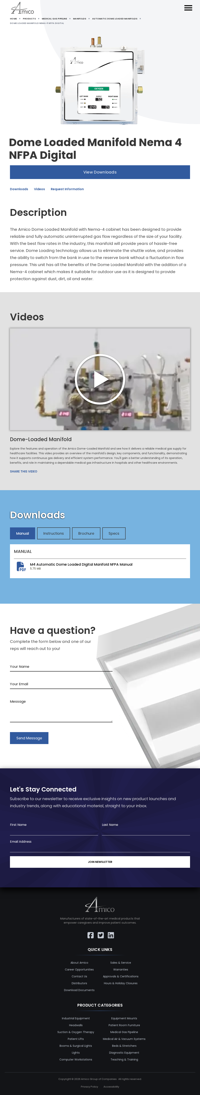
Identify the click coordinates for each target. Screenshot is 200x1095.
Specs (114, 533)
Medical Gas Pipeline (124, 1032)
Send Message (29, 738)
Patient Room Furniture (124, 1025)
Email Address (20, 841)
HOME (13, 18)
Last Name (110, 824)
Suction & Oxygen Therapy (75, 1032)
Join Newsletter (100, 862)
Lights (76, 1053)
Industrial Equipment (76, 1018)
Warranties (120, 969)
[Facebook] (90, 933)
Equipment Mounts (124, 1018)
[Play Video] (100, 379)
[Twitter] (100, 933)
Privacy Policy (89, 1087)
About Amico (79, 963)
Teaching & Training (124, 1059)
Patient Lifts (76, 1039)
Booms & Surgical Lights (76, 1046)
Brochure (86, 533)
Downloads (19, 189)
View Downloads (100, 172)
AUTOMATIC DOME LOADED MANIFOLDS (114, 18)
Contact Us (79, 976)
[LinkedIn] (110, 933)
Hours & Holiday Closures (121, 983)
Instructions (53, 533)
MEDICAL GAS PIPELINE (54, 18)
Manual (22, 533)
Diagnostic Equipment (124, 1053)
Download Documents (79, 990)
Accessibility (111, 1087)
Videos (39, 189)
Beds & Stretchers (124, 1046)
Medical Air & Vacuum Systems (124, 1039)
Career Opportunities (79, 969)
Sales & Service (120, 963)
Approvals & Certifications (120, 976)
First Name (18, 824)
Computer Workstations (75, 1059)
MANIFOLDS (79, 18)
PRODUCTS (29, 18)
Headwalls (76, 1025)
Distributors (79, 983)
